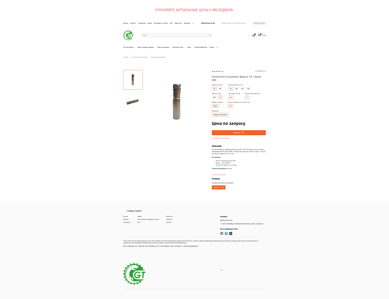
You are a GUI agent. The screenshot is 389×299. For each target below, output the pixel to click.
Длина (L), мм (216, 93)
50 (248, 89)
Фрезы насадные (163, 47)
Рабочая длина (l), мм (235, 85)
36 (236, 89)
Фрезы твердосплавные (146, 47)
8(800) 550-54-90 (208, 23)
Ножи (189, 47)
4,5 (230, 106)
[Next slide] (205, 101)
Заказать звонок (259, 23)
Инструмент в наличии (139, 57)
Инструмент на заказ (161, 23)
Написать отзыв (218, 187)
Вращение (215, 111)
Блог (171, 23)
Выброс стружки (217, 102)
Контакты (169, 222)
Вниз (215, 106)
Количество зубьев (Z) (252, 93)
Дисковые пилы (178, 47)
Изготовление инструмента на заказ (148, 219)
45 (242, 89)
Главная (126, 57)
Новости (133, 23)
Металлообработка (200, 47)
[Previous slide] (149, 101)
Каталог (125, 23)
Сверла (211, 47)
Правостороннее (220, 115)
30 (230, 89)
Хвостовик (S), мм (234, 93)
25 (220, 89)
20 (214, 89)
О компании (141, 23)
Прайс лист (178, 23)
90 (214, 97)
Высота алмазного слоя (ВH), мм (238, 102)
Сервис (149, 23)
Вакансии (187, 23)
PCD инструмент (128, 47)
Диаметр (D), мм (217, 85)
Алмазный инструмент (158, 57)
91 (220, 97)
